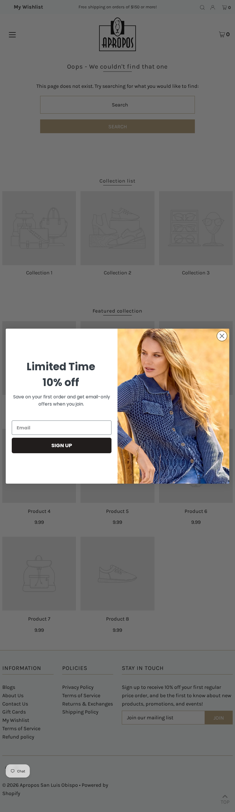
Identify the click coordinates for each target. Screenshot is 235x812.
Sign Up (61, 445)
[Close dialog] (222, 336)
